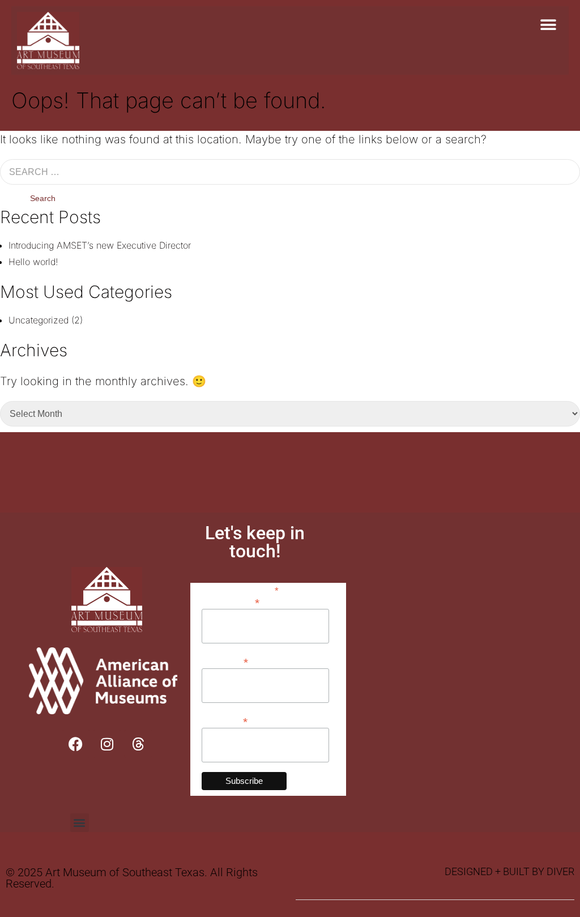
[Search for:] (290, 172)
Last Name (225, 720)
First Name (225, 661)
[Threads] (138, 744)
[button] (548, 24)
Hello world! (33, 261)
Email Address (230, 601)
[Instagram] (107, 744)
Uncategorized (38, 320)
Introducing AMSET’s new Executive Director (99, 245)
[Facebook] (76, 744)
